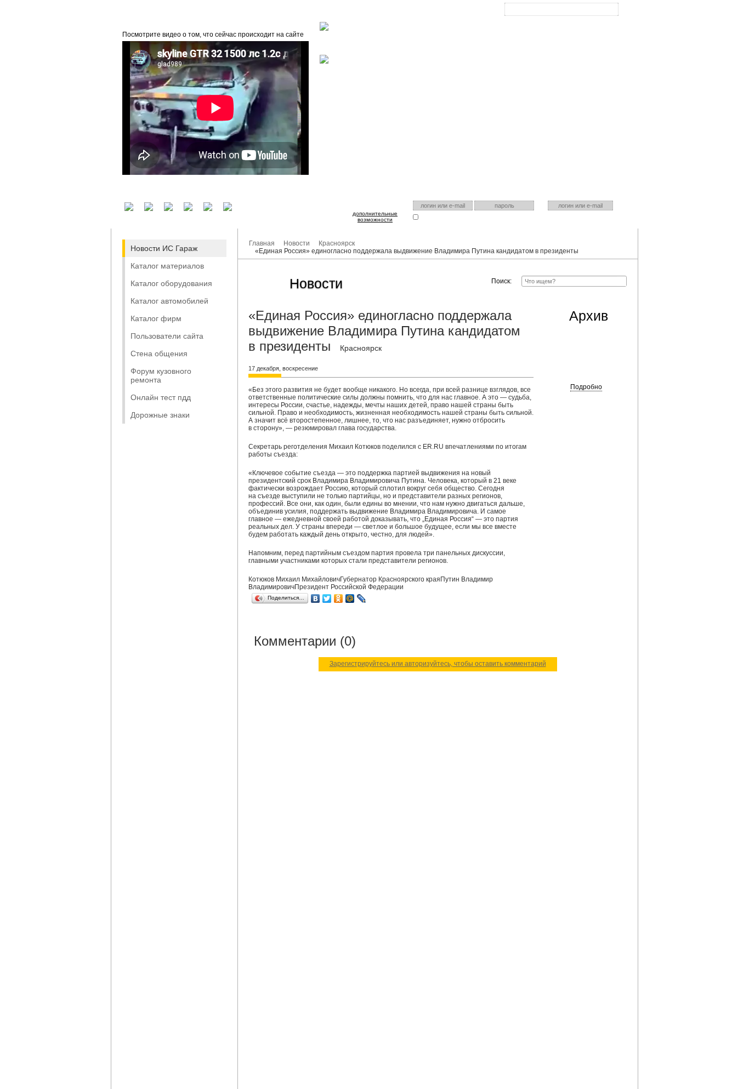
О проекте (334, 11)
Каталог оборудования (171, 283)
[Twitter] (327, 598)
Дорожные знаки (160, 414)
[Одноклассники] (338, 598)
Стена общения (159, 353)
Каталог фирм (155, 318)
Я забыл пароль (496, 217)
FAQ (371, 11)
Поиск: (501, 281)
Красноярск (553, 18)
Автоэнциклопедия (420, 11)
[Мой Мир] (350, 598)
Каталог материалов (167, 265)
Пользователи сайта (166, 336)
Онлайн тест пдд (160, 397)
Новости (296, 243)
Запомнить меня (441, 217)
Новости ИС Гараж (163, 248)
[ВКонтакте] (315, 598)
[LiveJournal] (361, 598)
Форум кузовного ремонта (160, 375)
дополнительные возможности (375, 216)
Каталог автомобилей (169, 301)
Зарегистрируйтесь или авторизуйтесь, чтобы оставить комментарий (438, 664)
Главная (291, 11)
